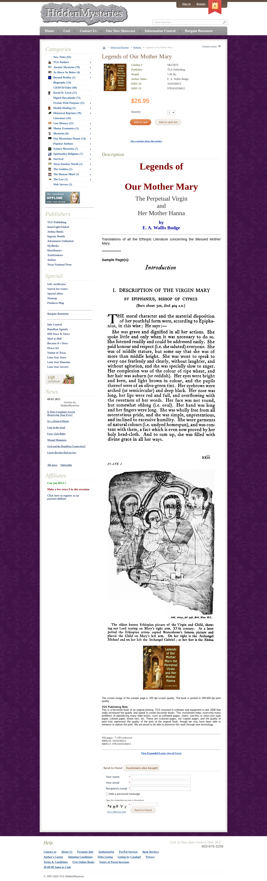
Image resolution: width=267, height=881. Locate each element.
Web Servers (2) (62, 184)
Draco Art (53, 348)
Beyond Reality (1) (64, 77)
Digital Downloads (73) (67, 97)
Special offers (55, 293)
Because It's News (57, 343)
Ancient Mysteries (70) (66, 67)
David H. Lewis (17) (65, 92)
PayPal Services (128, 851)
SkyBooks (53, 245)
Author (51, 259)
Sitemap (52, 298)
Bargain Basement (58, 313)
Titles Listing (105, 857)
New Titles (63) (62, 57)
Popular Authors (63, 143)
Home (49, 31)
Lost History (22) (63, 123)
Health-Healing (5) (64, 108)
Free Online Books (83, 862)
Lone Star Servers (57, 366)
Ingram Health (56, 236)
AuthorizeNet (106, 851)
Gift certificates (56, 284)
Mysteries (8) (61, 133)
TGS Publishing (56, 222)
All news (52, 465)
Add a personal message (124, 793)
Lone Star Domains (58, 362)
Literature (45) (62, 118)
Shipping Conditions (80, 857)
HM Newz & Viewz (58, 334)
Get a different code (116, 812)
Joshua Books (55, 231)
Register (200, 4)
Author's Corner (53, 857)
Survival (58, 159)
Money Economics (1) (66, 128)
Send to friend (112, 768)
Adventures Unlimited (60, 241)
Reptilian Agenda (57, 329)
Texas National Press (59, 264)
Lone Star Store (56, 357)
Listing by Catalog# (129, 857)
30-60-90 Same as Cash (57, 867)
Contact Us (88, 31)
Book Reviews (150, 851)
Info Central (54, 324)
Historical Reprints (120, 47)
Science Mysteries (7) (65, 148)
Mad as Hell (54, 338)
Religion (137, 47)
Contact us (50, 851)
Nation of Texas (56, 352)
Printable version (209, 46)
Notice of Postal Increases (114, 862)
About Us (66, 851)
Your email (112, 782)
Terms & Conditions (56, 862)
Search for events (57, 288)
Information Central (160, 31)
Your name (112, 776)
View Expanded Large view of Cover (161, 753)
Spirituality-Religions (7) (68, 153)
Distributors (54, 250)
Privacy (150, 857)
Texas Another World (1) (67, 164)
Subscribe (66, 465)
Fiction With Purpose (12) (68, 103)
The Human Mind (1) (66, 174)
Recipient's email (116, 788)
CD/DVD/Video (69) (65, 87)
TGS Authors (61, 62)
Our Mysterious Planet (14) (69, 138)
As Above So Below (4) (66, 72)
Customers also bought (142, 768)
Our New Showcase (120, 31)
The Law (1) (60, 179)
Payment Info (85, 851)
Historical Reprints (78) (67, 113)
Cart (66, 31)
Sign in (186, 4)
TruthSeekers (55, 255)
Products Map (55, 303)
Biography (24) (62, 82)
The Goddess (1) (63, 169)
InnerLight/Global (58, 227)
